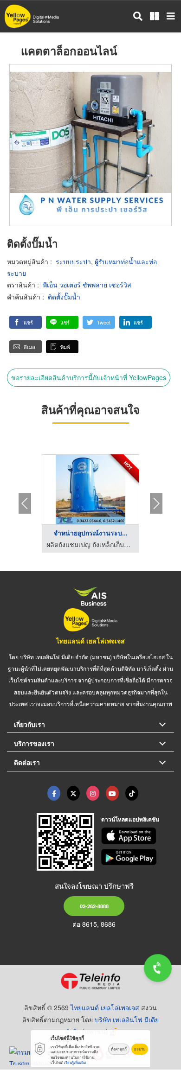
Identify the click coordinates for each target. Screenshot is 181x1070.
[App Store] (138, 836)
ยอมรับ (139, 1048)
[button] (25, 322)
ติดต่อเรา (27, 762)
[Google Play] (138, 857)
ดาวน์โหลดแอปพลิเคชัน (130, 819)
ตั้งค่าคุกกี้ (119, 1048)
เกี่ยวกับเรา (29, 724)
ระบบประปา (73, 261)
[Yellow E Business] (53, 793)
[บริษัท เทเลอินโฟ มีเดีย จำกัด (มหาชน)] (90, 981)
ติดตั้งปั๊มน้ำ (64, 296)
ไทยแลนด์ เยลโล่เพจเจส (90, 640)
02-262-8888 (94, 906)
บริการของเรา (34, 743)
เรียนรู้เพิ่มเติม (75, 1062)
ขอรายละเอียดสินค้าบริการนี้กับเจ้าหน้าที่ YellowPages (88, 377)
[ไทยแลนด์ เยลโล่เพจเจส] (73, 793)
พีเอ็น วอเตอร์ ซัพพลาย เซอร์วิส (87, 284)
